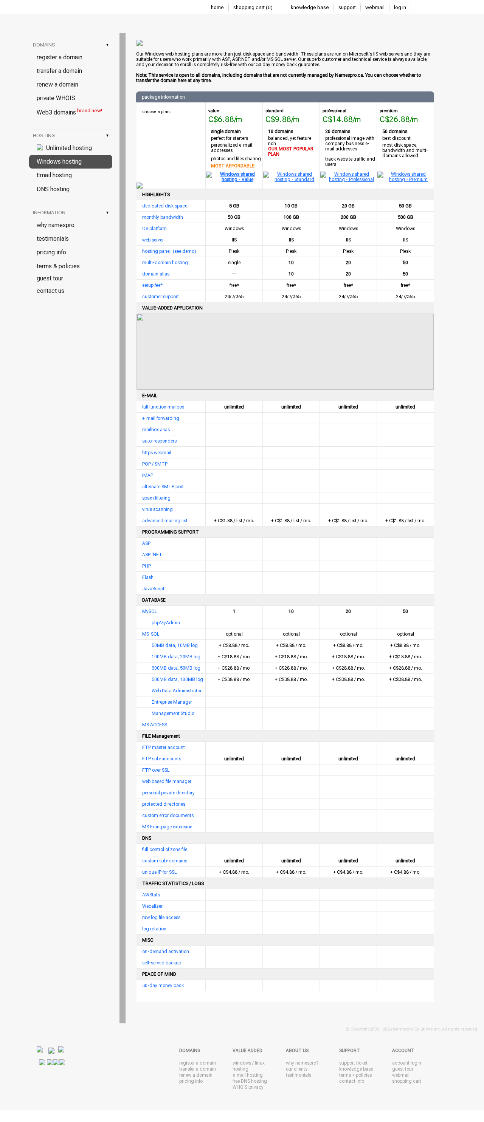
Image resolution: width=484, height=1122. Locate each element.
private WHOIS (56, 98)
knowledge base (310, 7)
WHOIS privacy (248, 1087)
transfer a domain (59, 70)
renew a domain (57, 84)
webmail (375, 7)
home (217, 7)
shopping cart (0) (253, 7)
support (347, 7)
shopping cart (406, 1081)
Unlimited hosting (67, 148)
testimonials (53, 238)
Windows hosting (59, 161)
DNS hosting (53, 189)
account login (406, 1063)
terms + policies (355, 1075)
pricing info (51, 252)
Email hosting (54, 175)
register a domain (59, 57)
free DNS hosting (250, 1081)
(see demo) (184, 251)
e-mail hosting (248, 1075)
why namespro (55, 225)
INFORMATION (71, 212)
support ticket (353, 1063)
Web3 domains (69, 112)
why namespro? (302, 1063)
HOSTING (71, 135)
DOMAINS (71, 45)
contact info (351, 1081)
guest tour (50, 278)
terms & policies (58, 266)
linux (260, 1063)
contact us (50, 290)
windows (242, 1063)
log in (400, 7)
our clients (296, 1069)
